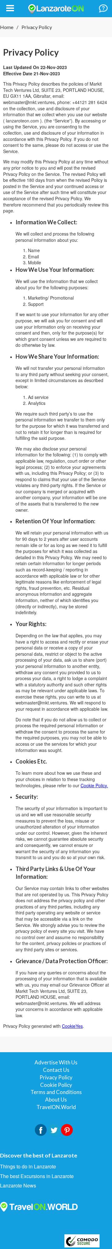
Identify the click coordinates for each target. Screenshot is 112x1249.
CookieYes (72, 1026)
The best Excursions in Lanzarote (37, 1176)
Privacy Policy (56, 1077)
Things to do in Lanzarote (28, 1166)
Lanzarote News (18, 1185)
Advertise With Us (56, 1062)
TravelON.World (56, 1107)
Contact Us (56, 1070)
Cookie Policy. (94, 785)
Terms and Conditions (56, 1092)
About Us (56, 1099)
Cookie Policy (56, 1085)
